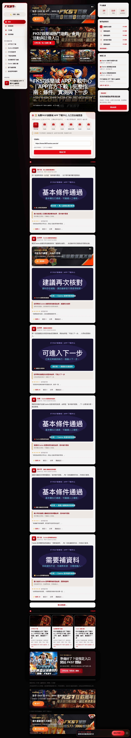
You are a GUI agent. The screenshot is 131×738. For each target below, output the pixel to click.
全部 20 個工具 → (105, 85)
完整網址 (36, 139)
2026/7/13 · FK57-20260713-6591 (47, 471)
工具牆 (8, 30)
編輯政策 (43, 683)
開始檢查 (113, 107)
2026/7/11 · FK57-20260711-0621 (46, 539)
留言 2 (45, 390)
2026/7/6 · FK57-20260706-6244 (46, 330)
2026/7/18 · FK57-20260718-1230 (47, 172)
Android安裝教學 (12, 48)
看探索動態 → (104, 48)
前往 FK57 (118, 733)
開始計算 (62, 152)
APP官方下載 (11, 44)
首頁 (8, 22)
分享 (50, 229)
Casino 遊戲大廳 (12, 63)
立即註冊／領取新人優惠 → (71, 671)
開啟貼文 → (59, 229)
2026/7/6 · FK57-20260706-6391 (46, 401)
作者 (37, 683)
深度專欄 (9, 34)
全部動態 (92, 162)
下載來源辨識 (11, 56)
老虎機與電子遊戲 (12, 60)
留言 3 (44, 319)
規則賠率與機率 (11, 71)
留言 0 (44, 229)
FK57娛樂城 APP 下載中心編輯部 (42, 105)
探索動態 (9, 26)
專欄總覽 (92, 611)
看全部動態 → (62, 605)
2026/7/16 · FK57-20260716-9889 (47, 240)
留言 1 (45, 460)
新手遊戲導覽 (11, 67)
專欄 (48, 683)
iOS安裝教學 (11, 52)
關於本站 (32, 683)
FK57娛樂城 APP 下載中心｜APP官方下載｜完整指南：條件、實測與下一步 (62, 86)
